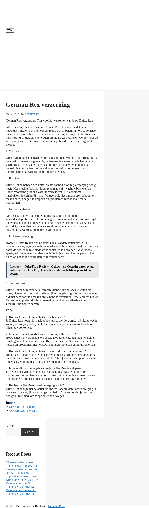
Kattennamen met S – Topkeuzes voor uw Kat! (21, 485)
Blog (12, 402)
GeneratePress (56, 506)
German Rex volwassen (23, 410)
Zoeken (10, 425)
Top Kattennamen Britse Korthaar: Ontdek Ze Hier (22, 478)
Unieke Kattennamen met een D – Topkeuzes (21, 471)
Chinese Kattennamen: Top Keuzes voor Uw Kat (22, 464)
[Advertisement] (74, 62)
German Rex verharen (22, 406)
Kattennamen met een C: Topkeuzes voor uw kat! (21, 492)
